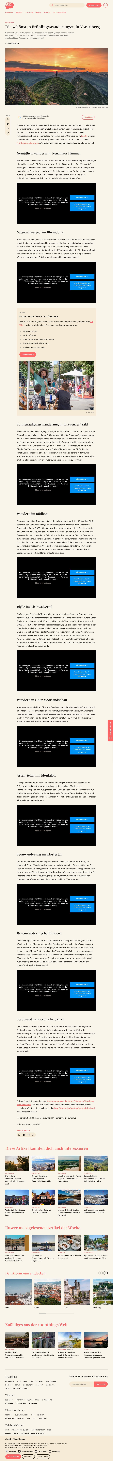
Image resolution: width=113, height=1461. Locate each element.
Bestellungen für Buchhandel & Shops (28, 1433)
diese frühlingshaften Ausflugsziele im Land (74, 1108)
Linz (31, 1381)
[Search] (51, 5)
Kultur (30, 1400)
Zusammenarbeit (21, 1415)
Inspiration (9, 22)
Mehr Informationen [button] (43, 208)
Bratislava (50, 1385)
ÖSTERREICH (9, 1381)
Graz (25, 1381)
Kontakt (40, 1415)
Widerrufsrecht (38, 1430)
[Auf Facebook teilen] (7, 128)
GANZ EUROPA (28, 1385)
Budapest (39, 1385)
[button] (7, 133)
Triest (7, 1388)
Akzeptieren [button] (28, 1456)
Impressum (42, 1418)
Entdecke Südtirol (20, 1388)
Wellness (9, 1403)
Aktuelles (9, 1207)
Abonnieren (100, 1384)
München (8, 1385)
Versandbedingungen (20, 1430)
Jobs (33, 1415)
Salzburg (39, 1381)
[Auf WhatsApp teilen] (7, 119)
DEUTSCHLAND (51, 1381)
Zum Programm (28, 354)
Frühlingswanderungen (28, 143)
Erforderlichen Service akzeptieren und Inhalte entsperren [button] (82, 206)
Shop (7, 1430)
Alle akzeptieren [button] (13, 1456)
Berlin (17, 1385)
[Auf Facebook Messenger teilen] (7, 124)
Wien (19, 1381)
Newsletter (95, 5)
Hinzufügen (88, 117)
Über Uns (8, 1415)
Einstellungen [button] (43, 1456)
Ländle (84, 136)
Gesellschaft (21, 1403)
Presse (8, 1433)
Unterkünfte (47, 1400)
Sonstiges (33, 1403)
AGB (28, 1418)
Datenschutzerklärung (14, 1418)
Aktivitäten (20, 1400)
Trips (37, 1400)
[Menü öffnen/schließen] (105, 5)
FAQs (49, 1430)
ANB (33, 1418)
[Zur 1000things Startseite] (9, 5)
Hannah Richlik (13, 43)
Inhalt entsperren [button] (82, 197)
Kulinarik (9, 1400)
